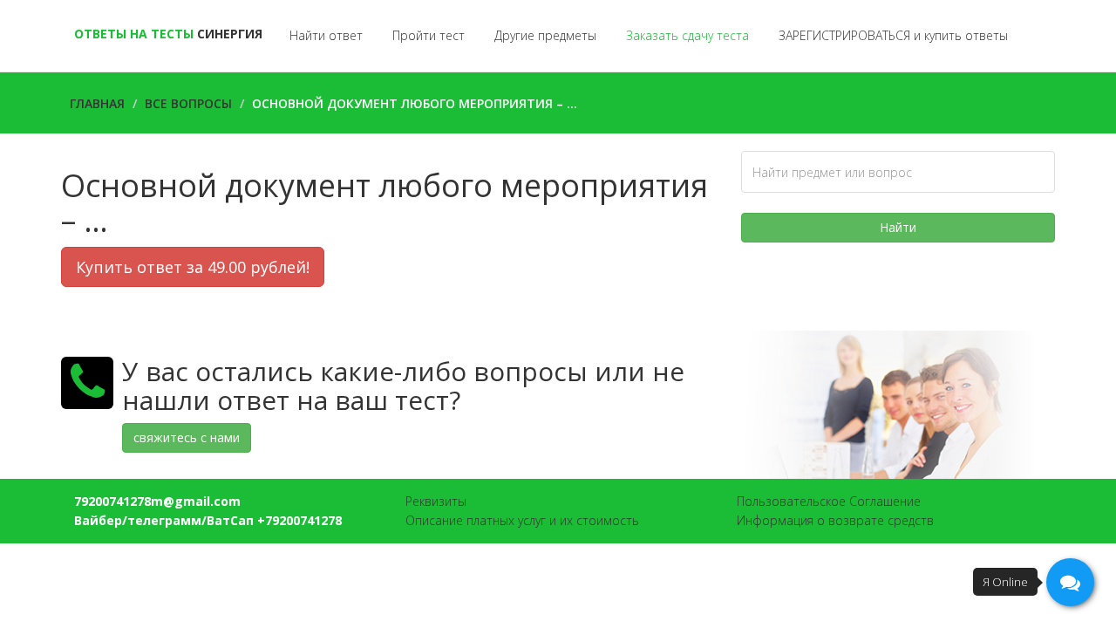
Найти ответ (326, 35)
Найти (898, 227)
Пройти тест (428, 35)
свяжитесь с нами (186, 437)
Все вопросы (188, 103)
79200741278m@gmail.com (157, 501)
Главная (97, 103)
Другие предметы (545, 35)
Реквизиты (435, 501)
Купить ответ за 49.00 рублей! (193, 266)
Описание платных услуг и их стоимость (522, 520)
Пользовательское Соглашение (829, 501)
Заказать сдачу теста (687, 35)
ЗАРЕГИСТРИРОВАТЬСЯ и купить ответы (893, 35)
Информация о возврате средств (835, 520)
